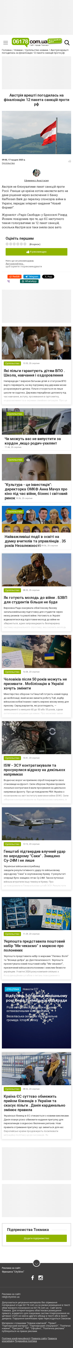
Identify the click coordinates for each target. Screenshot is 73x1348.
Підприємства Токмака (28, 1229)
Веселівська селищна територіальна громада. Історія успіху (32, 1018)
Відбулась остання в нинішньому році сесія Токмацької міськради (36, 998)
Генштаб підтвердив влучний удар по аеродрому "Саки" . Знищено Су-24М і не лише (34, 856)
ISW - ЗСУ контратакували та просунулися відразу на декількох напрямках (34, 770)
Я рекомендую (38, 251)
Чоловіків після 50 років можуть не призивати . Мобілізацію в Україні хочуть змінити (35, 683)
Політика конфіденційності (16, 1338)
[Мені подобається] (69, 161)
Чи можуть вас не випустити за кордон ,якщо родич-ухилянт (33, 441)
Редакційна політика (26, 1341)
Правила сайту (39, 1338)
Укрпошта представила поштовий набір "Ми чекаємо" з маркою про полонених (34, 945)
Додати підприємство (36, 1238)
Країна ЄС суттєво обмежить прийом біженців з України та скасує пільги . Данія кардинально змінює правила (34, 1103)
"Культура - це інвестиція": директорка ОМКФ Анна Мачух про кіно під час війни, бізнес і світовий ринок (36, 491)
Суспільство (8, 163)
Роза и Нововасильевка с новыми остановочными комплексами (31, 1009)
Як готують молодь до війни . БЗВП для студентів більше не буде (35, 599)
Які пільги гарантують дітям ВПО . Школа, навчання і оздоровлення (34, 373)
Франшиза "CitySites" (13, 1271)
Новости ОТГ (31, 989)
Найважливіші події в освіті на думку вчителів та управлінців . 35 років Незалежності (35, 541)
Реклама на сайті (11, 1268)
